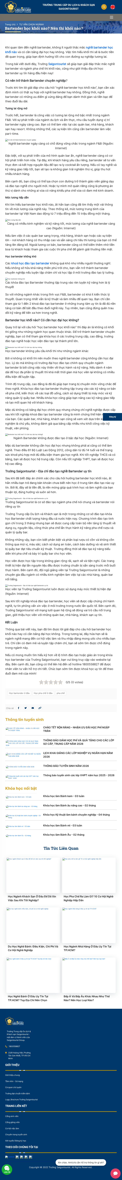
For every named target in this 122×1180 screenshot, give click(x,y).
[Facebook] (9, 1157)
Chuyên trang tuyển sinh (16, 1134)
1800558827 (14, 1046)
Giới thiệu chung (12, 1075)
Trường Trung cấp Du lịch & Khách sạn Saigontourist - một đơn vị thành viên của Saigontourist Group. (19, 1035)
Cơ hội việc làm (12, 1128)
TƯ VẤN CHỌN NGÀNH (31, 24)
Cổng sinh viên (11, 1116)
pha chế (61, 693)
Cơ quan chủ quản (13, 1087)
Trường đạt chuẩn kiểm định (17, 1093)
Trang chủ (10, 24)
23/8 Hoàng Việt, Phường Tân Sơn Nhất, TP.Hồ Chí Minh (19, 1055)
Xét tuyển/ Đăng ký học (15, 1140)
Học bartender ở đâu (19, 693)
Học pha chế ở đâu (43, 693)
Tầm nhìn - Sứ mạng (14, 1081)
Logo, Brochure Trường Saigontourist (21, 1099)
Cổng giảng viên (12, 1122)
